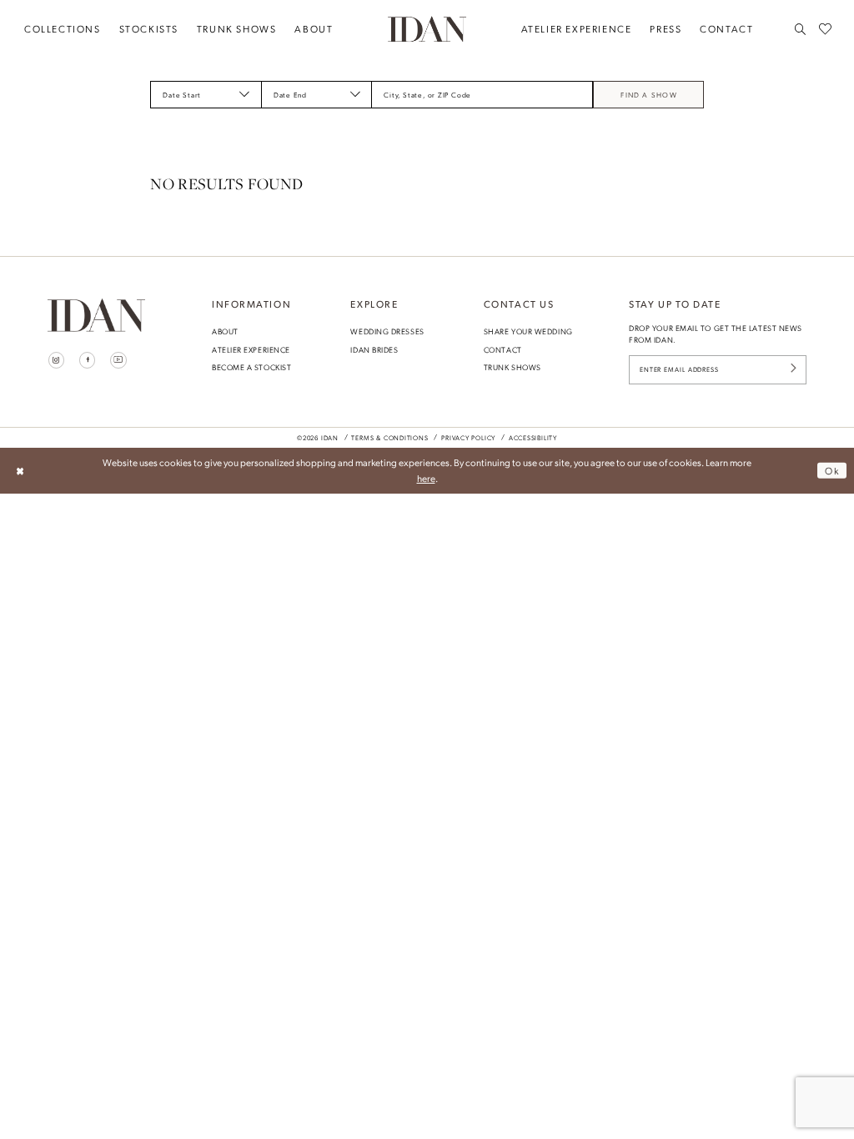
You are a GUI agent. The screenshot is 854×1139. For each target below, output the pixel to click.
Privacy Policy (468, 438)
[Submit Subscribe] (793, 370)
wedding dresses (387, 331)
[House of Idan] (427, 29)
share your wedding (528, 331)
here (426, 477)
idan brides (374, 349)
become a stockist (251, 367)
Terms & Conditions (389, 438)
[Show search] (801, 29)
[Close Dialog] (20, 470)
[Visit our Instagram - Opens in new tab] (57, 360)
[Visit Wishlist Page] (825, 29)
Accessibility (533, 438)
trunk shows (512, 367)
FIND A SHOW (648, 94)
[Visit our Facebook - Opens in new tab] (87, 360)
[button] (244, 94)
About (225, 331)
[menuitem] (62, 29)
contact (503, 349)
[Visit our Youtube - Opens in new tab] (118, 360)
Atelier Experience (251, 349)
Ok (832, 470)
